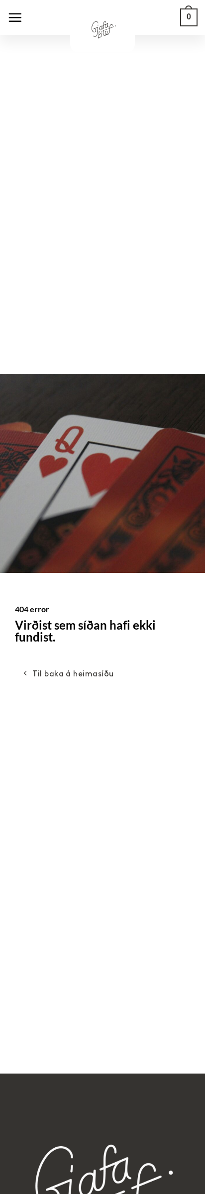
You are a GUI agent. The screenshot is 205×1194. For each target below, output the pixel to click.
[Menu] (14, 17)
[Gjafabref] (102, 34)
